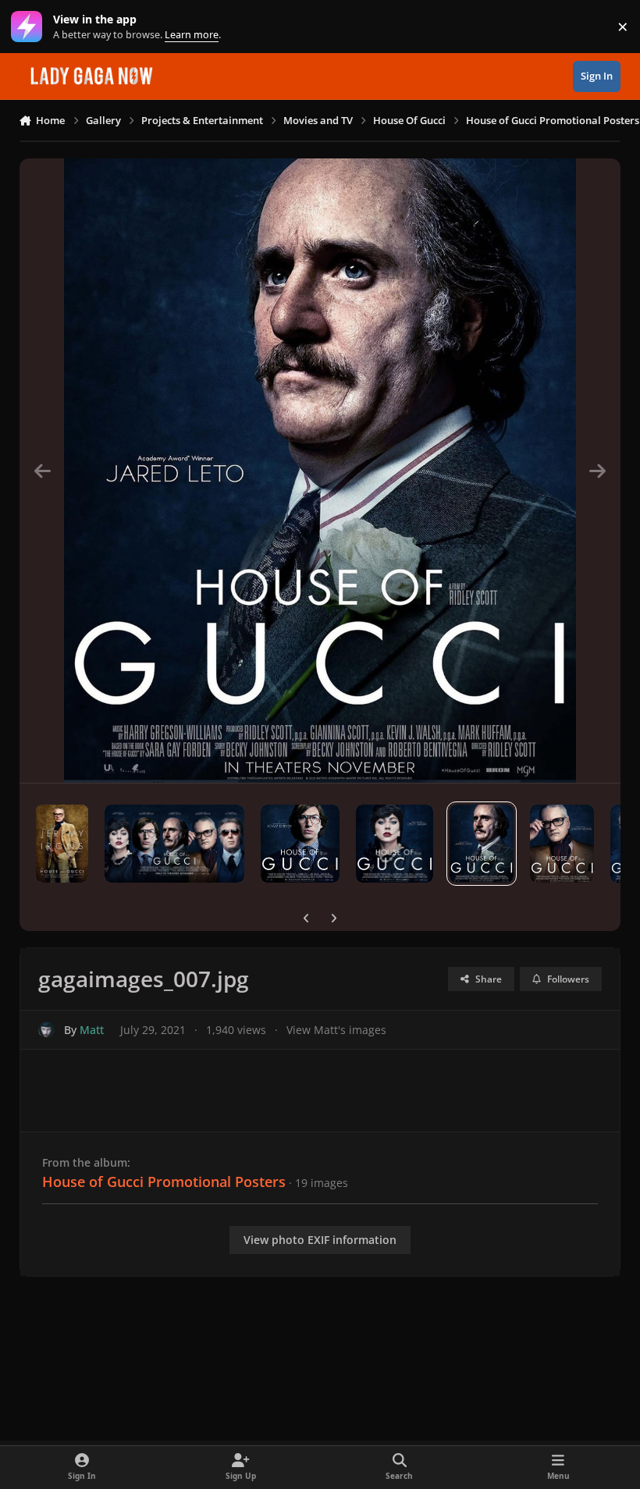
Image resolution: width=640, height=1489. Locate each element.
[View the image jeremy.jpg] (62, 844)
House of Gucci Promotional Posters (164, 1181)
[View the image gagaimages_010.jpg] (562, 844)
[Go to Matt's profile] (46, 1030)
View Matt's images (336, 1029)
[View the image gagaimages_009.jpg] (300, 844)
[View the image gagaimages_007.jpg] (482, 844)
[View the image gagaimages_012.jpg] (174, 844)
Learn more (30, 27)
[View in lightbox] (319, 470)
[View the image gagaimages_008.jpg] (395, 844)
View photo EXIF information (320, 1239)
